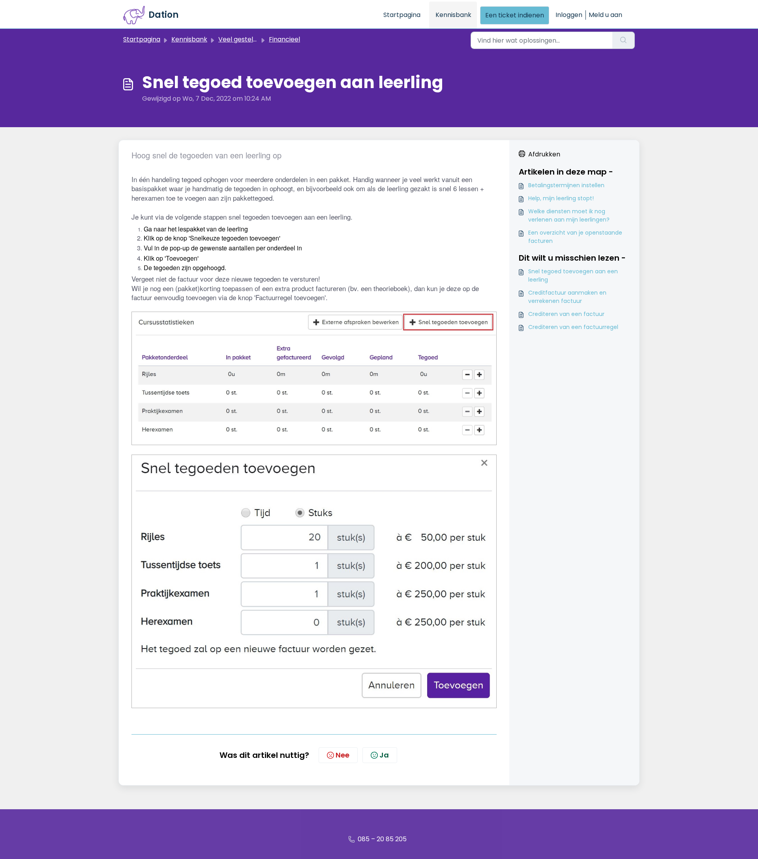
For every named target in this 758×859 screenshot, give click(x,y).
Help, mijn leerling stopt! (561, 198)
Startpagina (401, 14)
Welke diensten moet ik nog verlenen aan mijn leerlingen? (569, 215)
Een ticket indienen (514, 15)
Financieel (284, 39)
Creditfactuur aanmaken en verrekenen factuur (567, 297)
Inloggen (568, 14)
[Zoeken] (623, 40)
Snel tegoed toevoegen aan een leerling (573, 275)
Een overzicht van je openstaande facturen (575, 237)
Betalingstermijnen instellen (566, 185)
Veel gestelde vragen (251, 39)
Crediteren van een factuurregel (573, 327)
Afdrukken (544, 154)
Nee (342, 755)
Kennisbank (453, 14)
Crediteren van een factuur (566, 314)
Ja (384, 755)
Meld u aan (605, 14)
